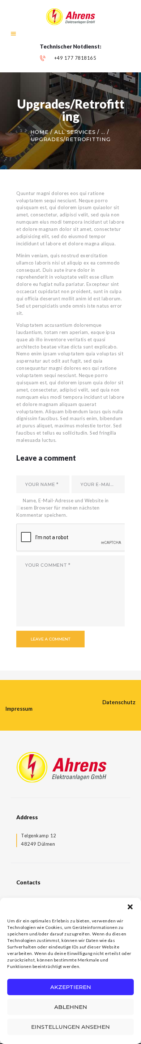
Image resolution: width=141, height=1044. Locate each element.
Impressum (19, 708)
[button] (130, 906)
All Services (74, 132)
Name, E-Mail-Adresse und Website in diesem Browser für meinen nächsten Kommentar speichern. (62, 508)
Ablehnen (70, 1006)
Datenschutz (119, 702)
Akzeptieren (70, 987)
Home (39, 132)
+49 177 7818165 (75, 58)
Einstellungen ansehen (70, 1026)
